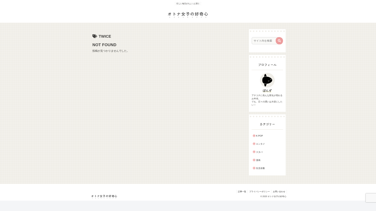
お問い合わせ (279, 191)
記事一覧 (242, 191)
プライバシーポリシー (259, 191)
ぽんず (267, 90)
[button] (279, 40)
